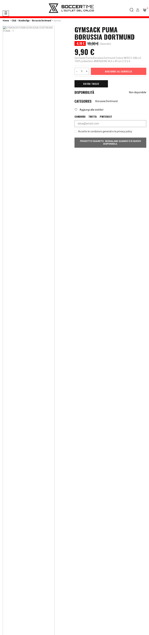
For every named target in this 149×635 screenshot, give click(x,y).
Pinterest (106, 116)
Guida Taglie (91, 83)
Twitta (92, 116)
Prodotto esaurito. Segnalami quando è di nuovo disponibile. (110, 142)
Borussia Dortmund (106, 101)
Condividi (79, 116)
